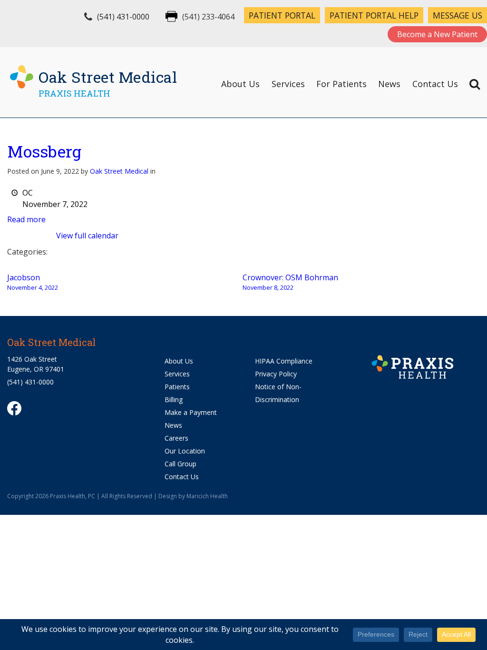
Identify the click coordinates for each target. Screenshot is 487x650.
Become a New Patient (437, 34)
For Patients (341, 83)
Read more (26, 219)
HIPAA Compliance (283, 360)
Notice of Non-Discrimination (278, 393)
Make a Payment (191, 412)
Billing (174, 399)
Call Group (180, 463)
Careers (176, 438)
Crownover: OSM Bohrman (290, 282)
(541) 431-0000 (123, 16)
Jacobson (32, 282)
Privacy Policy (276, 373)
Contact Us (435, 83)
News (389, 83)
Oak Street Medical (119, 171)
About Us (240, 83)
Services (288, 83)
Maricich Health (207, 496)
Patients (177, 386)
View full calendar (87, 235)
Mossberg (44, 151)
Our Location (185, 450)
